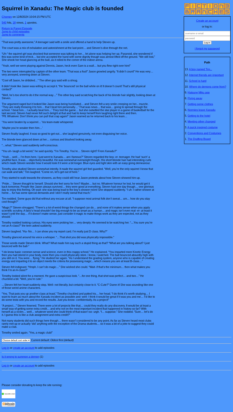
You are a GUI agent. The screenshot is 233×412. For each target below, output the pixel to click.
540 (4, 22)
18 (14, 22)
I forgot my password (207, 48)
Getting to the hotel (199, 115)
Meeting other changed (201, 121)
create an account (23, 347)
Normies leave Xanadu (201, 110)
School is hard (197, 80)
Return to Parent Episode (17, 28)
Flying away (195, 98)
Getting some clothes (200, 104)
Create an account (207, 20)
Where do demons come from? (207, 86)
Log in (5, 347)
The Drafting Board (199, 139)
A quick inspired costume (202, 127)
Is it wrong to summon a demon (20, 356)
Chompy (7, 16)
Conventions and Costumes (204, 133)
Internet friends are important (206, 75)
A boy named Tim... (200, 69)
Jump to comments (13, 34)
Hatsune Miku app (199, 92)
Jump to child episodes (16, 31)
